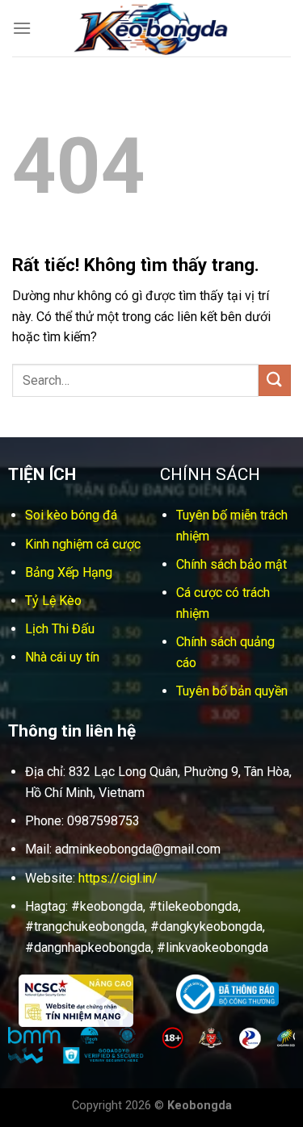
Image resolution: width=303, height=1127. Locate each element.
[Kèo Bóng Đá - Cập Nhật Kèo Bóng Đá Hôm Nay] (152, 28)
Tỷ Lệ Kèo (53, 600)
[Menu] (22, 28)
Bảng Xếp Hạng (68, 572)
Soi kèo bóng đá (71, 515)
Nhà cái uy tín (62, 657)
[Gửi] (275, 380)
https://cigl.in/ (118, 878)
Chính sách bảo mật (231, 564)
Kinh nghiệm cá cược (83, 544)
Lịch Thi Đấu (60, 629)
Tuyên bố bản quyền (232, 691)
